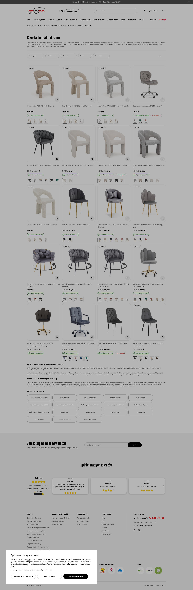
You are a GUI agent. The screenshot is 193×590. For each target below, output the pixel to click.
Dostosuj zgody (49, 576)
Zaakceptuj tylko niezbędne (23, 576)
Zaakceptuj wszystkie (75, 576)
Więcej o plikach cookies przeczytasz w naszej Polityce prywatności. (31, 570)
